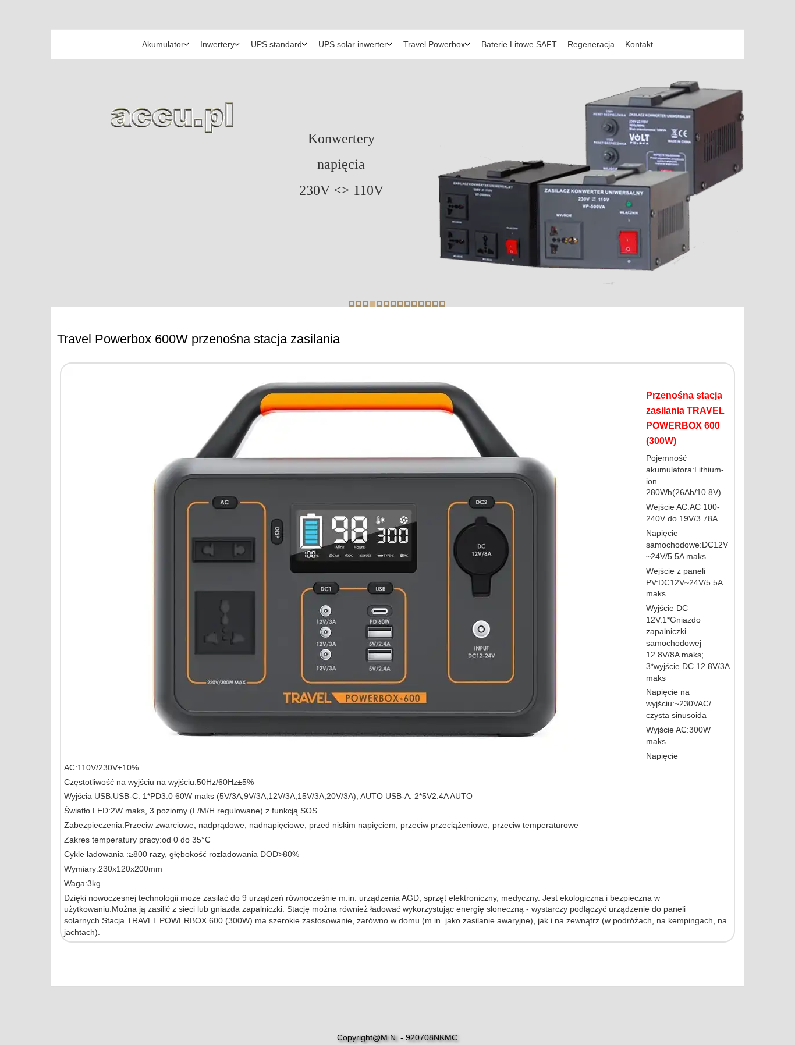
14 (442, 304)
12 (428, 304)
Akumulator (163, 44)
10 (414, 304)
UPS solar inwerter (352, 44)
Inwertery (217, 44)
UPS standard (276, 44)
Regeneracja (591, 44)
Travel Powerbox (434, 44)
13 (435, 304)
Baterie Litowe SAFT (519, 44)
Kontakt (639, 44)
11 (421, 304)
